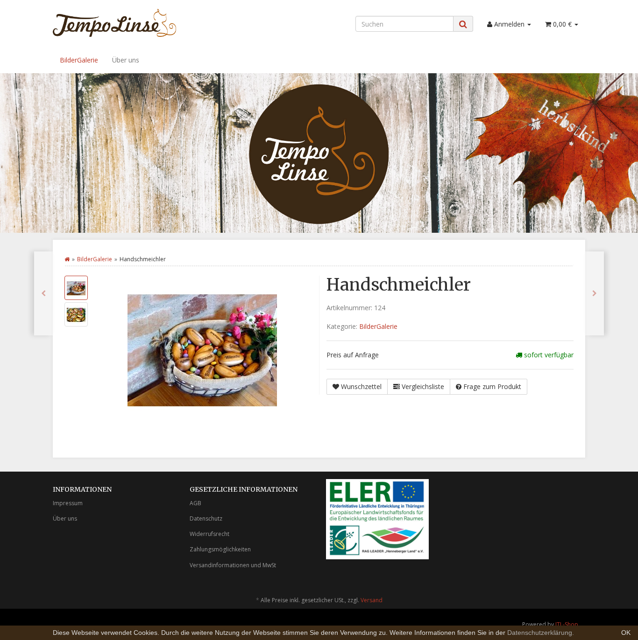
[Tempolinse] (137, 23)
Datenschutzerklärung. (540, 632)
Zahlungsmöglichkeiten (220, 549)
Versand (372, 600)
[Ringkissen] (594, 293)
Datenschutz (206, 518)
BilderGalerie (79, 60)
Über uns (125, 60)
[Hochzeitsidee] (43, 293)
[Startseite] (67, 259)
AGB (195, 503)
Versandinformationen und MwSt (233, 565)
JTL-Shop (566, 624)
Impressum (68, 503)
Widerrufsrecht (209, 534)
